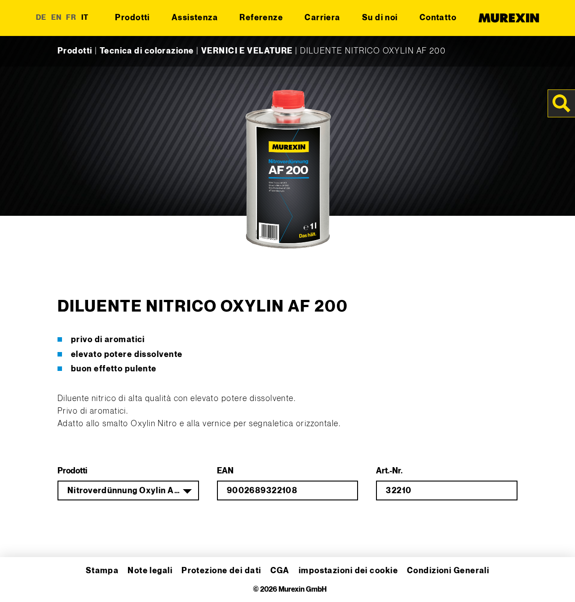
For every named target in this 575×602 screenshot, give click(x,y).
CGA (280, 570)
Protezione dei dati (221, 570)
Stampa (102, 570)
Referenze (261, 17)
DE (41, 18)
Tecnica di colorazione (147, 51)
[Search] (561, 103)
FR (71, 18)
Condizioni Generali (448, 570)
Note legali (150, 570)
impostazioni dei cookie (348, 570)
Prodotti (132, 17)
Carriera (323, 17)
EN (56, 18)
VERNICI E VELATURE (247, 51)
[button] (20, 582)
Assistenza (195, 17)
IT (85, 18)
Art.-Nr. (389, 471)
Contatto (438, 17)
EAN (225, 471)
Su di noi (380, 17)
